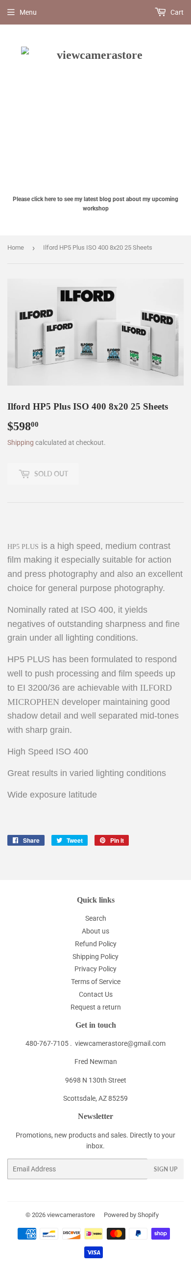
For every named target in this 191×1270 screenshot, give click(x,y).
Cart (176, 12)
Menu (28, 12)
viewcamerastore (71, 1214)
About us (95, 931)
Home (15, 247)
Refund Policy (96, 944)
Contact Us (96, 994)
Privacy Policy (95, 969)
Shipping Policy (95, 956)
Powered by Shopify (131, 1214)
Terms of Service (95, 981)
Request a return (96, 1007)
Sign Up (165, 1169)
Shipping (20, 442)
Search (95, 918)
